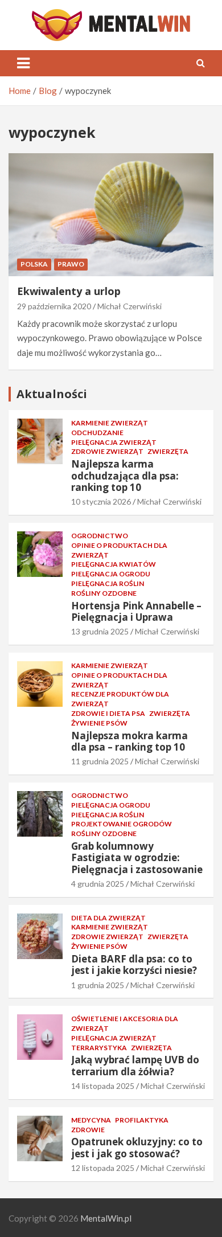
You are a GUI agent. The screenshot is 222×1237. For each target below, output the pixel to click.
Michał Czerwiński (129, 306)
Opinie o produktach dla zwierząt (119, 550)
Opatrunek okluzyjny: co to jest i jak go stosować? (137, 1147)
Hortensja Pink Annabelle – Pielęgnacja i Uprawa (136, 611)
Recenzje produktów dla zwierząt (120, 699)
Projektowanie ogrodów (121, 824)
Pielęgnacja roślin (107, 583)
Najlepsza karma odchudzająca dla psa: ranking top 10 (125, 475)
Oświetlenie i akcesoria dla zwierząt (124, 1023)
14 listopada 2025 (102, 1086)
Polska (34, 264)
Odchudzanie (97, 432)
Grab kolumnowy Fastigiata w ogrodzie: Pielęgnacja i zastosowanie (137, 857)
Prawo (70, 264)
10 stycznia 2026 (101, 501)
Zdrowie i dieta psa (108, 713)
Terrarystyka (99, 1047)
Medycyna (91, 1120)
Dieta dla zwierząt (108, 918)
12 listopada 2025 (102, 1168)
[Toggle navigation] (23, 63)
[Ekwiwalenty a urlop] (111, 214)
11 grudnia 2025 (100, 761)
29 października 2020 (54, 306)
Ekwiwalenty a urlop (69, 291)
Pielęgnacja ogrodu (110, 574)
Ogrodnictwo (99, 535)
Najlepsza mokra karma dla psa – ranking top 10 (129, 741)
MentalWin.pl (105, 1218)
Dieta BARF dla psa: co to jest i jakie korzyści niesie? (134, 964)
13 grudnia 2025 (100, 631)
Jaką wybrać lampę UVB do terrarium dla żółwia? (135, 1065)
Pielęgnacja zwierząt (114, 442)
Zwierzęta (167, 451)
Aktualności (52, 394)
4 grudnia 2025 (97, 883)
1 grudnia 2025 (97, 985)
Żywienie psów (99, 723)
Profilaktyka (141, 1120)
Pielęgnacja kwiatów (113, 564)
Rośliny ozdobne (104, 593)
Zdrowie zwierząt (107, 451)
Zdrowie (88, 1129)
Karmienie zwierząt (109, 423)
